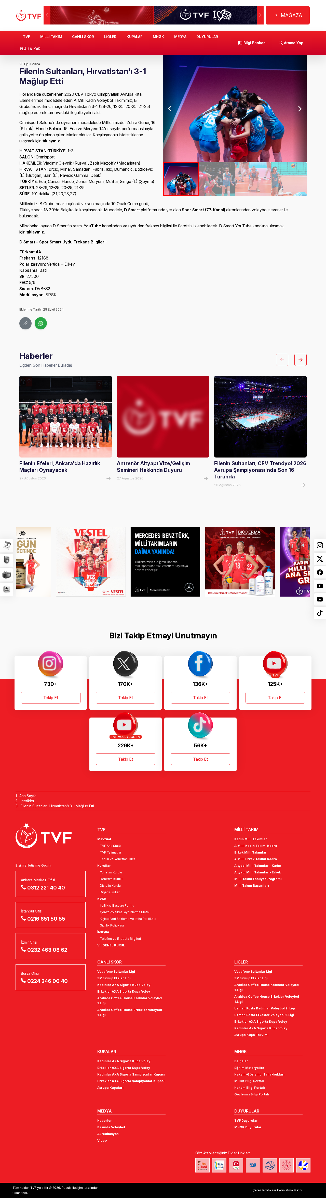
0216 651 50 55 (46, 918)
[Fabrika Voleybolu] (202, 1165)
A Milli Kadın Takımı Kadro (255, 846)
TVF (26, 36)
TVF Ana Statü (110, 846)
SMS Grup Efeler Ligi (114, 978)
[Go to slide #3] (253, 179)
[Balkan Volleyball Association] (270, 1165)
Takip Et (50, 697)
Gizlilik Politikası (112, 925)
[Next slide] (299, 108)
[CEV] (303, 1165)
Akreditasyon (108, 1134)
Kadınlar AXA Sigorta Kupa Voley (123, 985)
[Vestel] (51, 561)
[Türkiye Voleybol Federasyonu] (28, 15)
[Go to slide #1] (181, 179)
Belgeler (241, 1061)
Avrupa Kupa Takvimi (251, 1035)
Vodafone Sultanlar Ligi (116, 971)
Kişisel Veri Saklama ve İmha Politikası (128, 919)
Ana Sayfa (27, 796)
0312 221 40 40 (46, 887)
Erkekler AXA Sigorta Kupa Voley (123, 991)
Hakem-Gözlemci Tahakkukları (259, 1074)
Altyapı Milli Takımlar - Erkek (257, 872)
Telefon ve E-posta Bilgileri (120, 939)
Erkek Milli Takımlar (250, 852)
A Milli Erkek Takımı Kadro (255, 859)
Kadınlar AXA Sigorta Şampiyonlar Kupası (131, 1074)
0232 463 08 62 (47, 950)
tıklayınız (51, 140)
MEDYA (180, 36)
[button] (260, 15)
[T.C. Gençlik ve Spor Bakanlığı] (286, 1165)
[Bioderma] (200, 561)
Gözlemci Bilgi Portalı (251, 1094)
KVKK (101, 899)
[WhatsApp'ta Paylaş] (41, 323)
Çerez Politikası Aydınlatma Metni (125, 912)
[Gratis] (275, 561)
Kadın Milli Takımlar (250, 839)
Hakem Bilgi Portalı (249, 1088)
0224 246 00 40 (47, 981)
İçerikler (27, 801)
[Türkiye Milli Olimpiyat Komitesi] (236, 1165)
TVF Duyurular (246, 1120)
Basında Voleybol (111, 1127)
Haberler (104, 1120)
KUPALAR (135, 36)
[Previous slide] (170, 108)
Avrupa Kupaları (110, 1088)
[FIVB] (253, 1165)
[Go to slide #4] (289, 179)
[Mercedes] (125, 561)
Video (102, 1140)
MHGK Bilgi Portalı (249, 1081)
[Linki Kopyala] (25, 323)
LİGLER (110, 36)
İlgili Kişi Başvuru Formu (117, 905)
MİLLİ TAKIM (51, 36)
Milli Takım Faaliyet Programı (258, 879)
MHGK (158, 36)
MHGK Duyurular (248, 1127)
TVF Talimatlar (110, 852)
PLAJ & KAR (30, 49)
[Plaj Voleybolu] (219, 1165)
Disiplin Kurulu (110, 885)
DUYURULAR (207, 36)
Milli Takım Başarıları (251, 885)
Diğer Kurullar (109, 892)
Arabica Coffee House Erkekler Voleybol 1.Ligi (129, 1012)
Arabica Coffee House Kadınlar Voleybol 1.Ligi (129, 1000)
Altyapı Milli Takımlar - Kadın (257, 866)
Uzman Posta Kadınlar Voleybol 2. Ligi (264, 1008)
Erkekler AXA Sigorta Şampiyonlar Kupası (131, 1081)
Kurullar (104, 866)
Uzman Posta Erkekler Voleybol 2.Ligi (264, 1015)
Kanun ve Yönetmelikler (117, 859)
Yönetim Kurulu (111, 872)
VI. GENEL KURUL (111, 945)
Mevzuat (104, 839)
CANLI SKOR (83, 36)
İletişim (103, 932)
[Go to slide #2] (217, 179)
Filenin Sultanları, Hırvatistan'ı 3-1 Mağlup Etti (57, 806)
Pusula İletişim (72, 1188)
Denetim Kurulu (111, 879)
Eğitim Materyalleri (249, 1068)
